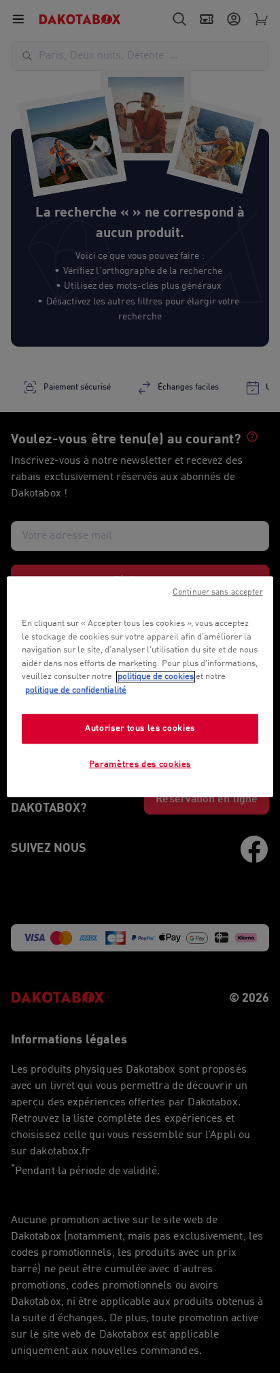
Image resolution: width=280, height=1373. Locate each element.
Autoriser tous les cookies (140, 728)
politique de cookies (156, 676)
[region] (140, 686)
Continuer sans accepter (218, 592)
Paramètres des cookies (140, 765)
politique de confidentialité (75, 690)
